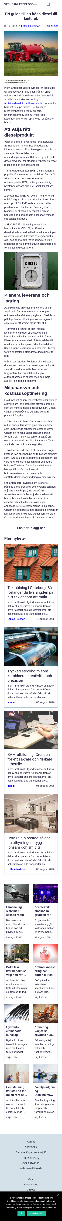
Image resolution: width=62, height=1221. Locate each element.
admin (11, 702)
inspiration (52, 25)
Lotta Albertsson (30, 26)
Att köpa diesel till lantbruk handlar (23, 103)
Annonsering (31, 1184)
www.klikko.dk (34, 1168)
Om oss (31, 1189)
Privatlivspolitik (36, 1213)
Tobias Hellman (16, 618)
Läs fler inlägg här (31, 528)
